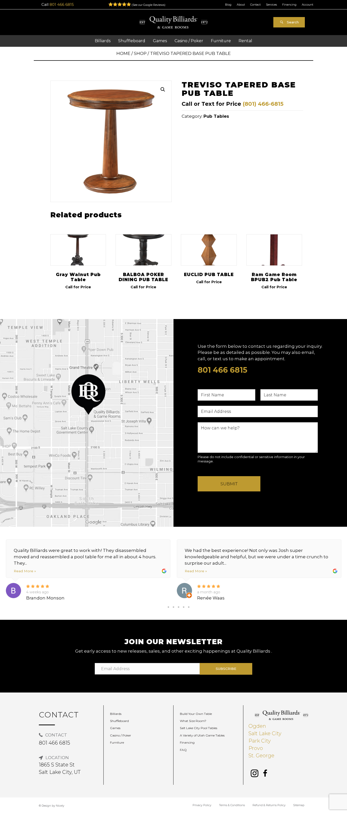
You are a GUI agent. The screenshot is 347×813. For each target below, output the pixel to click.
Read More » (25, 571)
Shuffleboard (119, 721)
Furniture (117, 742)
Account (307, 4)
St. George (261, 755)
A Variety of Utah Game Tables (202, 735)
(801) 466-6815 (263, 103)
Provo (255, 748)
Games (115, 728)
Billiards (115, 714)
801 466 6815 (62, 4)
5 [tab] (188, 607)
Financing (289, 4)
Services (271, 4)
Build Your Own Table (196, 714)
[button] (289, 22)
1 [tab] (168, 607)
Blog (228, 4)
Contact (255, 4)
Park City (259, 741)
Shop (140, 53)
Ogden (257, 726)
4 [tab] (183, 607)
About (241, 4)
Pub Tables (216, 116)
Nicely (60, 805)
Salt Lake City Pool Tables (198, 728)
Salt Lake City (264, 733)
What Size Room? (193, 721)
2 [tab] (173, 607)
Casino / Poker (120, 735)
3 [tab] (178, 607)
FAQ (183, 750)
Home (123, 53)
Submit (229, 483)
